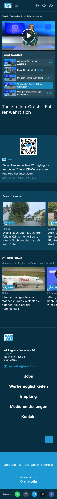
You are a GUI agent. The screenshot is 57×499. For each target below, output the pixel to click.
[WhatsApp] (17, 494)
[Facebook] (51, 494)
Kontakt (28, 416)
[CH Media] (28, 481)
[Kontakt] (51, 5)
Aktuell (5, 16)
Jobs (28, 376)
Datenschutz (10, 465)
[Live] (37, 5)
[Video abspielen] (28, 36)
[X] (43, 494)
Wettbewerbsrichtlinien (42, 465)
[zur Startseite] (7, 5)
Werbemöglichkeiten (28, 386)
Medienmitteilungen (28, 406)
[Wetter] (44, 5)
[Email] (34, 494)
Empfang (28, 396)
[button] (26, 494)
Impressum (23, 465)
